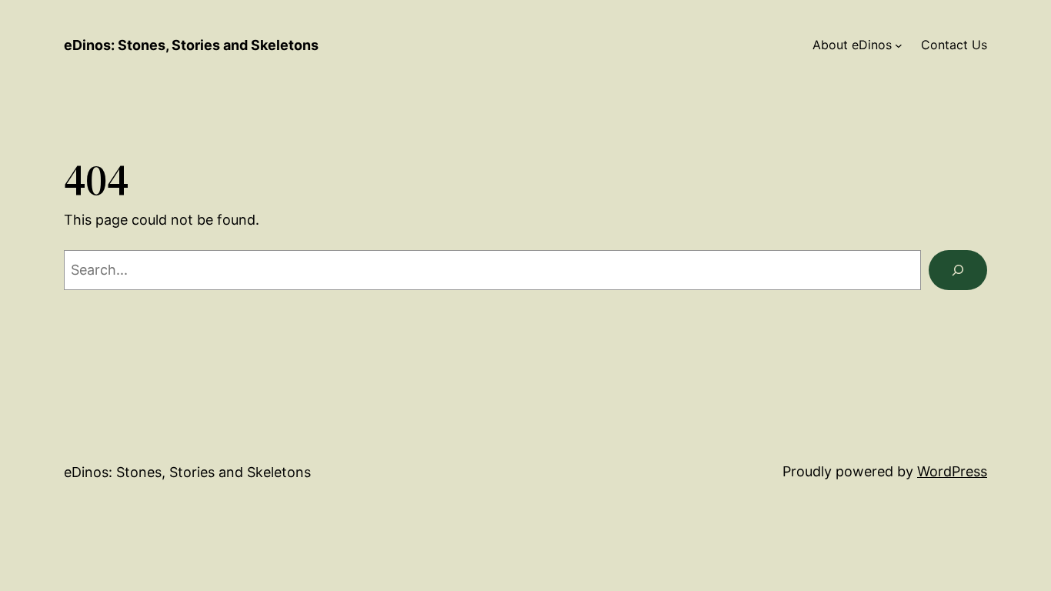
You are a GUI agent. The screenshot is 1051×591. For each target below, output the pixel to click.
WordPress (952, 471)
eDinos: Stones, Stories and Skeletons (191, 45)
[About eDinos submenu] (899, 45)
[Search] (958, 270)
